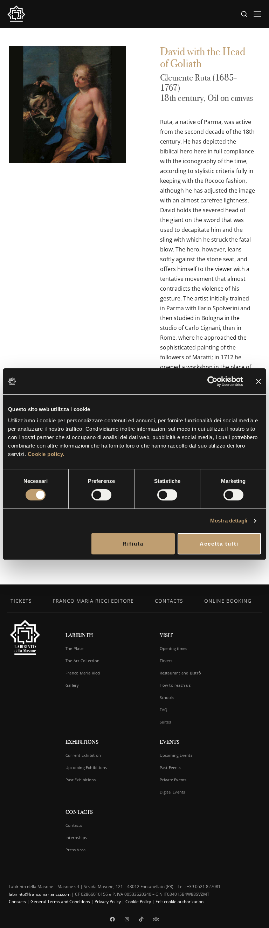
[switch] (101, 494)
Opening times (173, 648)
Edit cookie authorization (180, 902)
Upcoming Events (176, 755)
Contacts (169, 600)
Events (169, 742)
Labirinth (79, 635)
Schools (167, 697)
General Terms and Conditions (60, 902)
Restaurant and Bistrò (180, 673)
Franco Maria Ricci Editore (93, 600)
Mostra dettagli (229, 521)
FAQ (164, 709)
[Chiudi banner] (258, 381)
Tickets (21, 600)
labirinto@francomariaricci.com (39, 894)
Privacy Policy (108, 902)
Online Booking (227, 600)
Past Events (170, 767)
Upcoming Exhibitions (86, 767)
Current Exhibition (83, 755)
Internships (76, 837)
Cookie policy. (46, 454)
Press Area (75, 849)
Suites (165, 722)
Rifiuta (133, 544)
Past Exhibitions (80, 779)
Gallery (72, 685)
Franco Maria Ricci (82, 673)
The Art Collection (82, 660)
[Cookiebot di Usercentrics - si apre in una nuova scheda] (212, 381)
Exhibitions (81, 742)
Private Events (173, 779)
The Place (74, 648)
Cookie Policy (138, 902)
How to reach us (175, 685)
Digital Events (172, 792)
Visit (166, 635)
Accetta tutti (219, 544)
